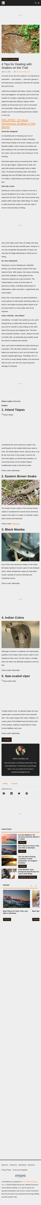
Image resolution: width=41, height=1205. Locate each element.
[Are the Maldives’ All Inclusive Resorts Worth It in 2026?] (9, 839)
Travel (22, 842)
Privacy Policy (6, 1170)
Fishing (22, 866)
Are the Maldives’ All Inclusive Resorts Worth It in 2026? (28, 837)
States (22, 851)
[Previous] (31, 886)
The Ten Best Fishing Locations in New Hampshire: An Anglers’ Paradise (27, 860)
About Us (5, 1165)
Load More (6, 739)
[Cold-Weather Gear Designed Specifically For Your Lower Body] (9, 874)
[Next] (35, 886)
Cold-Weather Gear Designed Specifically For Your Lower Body (28, 872)
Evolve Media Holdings (29, 1181)
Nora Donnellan (23, 72)
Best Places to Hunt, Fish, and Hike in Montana (28, 847)
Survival (14, 783)
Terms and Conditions (20, 1170)
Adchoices (31, 1165)
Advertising (22, 1165)
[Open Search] (36, 2)
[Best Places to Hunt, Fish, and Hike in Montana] (9, 850)
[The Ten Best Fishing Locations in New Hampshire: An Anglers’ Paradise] (9, 861)
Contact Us (13, 1165)
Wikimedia (16, 524)
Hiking (5, 783)
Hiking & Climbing (10, 59)
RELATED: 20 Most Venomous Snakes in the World (18, 123)
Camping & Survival (27, 877)
